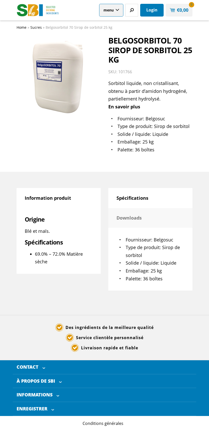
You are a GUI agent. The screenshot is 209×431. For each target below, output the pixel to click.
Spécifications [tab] (132, 198)
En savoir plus (124, 107)
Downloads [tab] (129, 218)
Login (152, 10)
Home (22, 27)
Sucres (36, 27)
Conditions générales (103, 423)
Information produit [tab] (48, 198)
